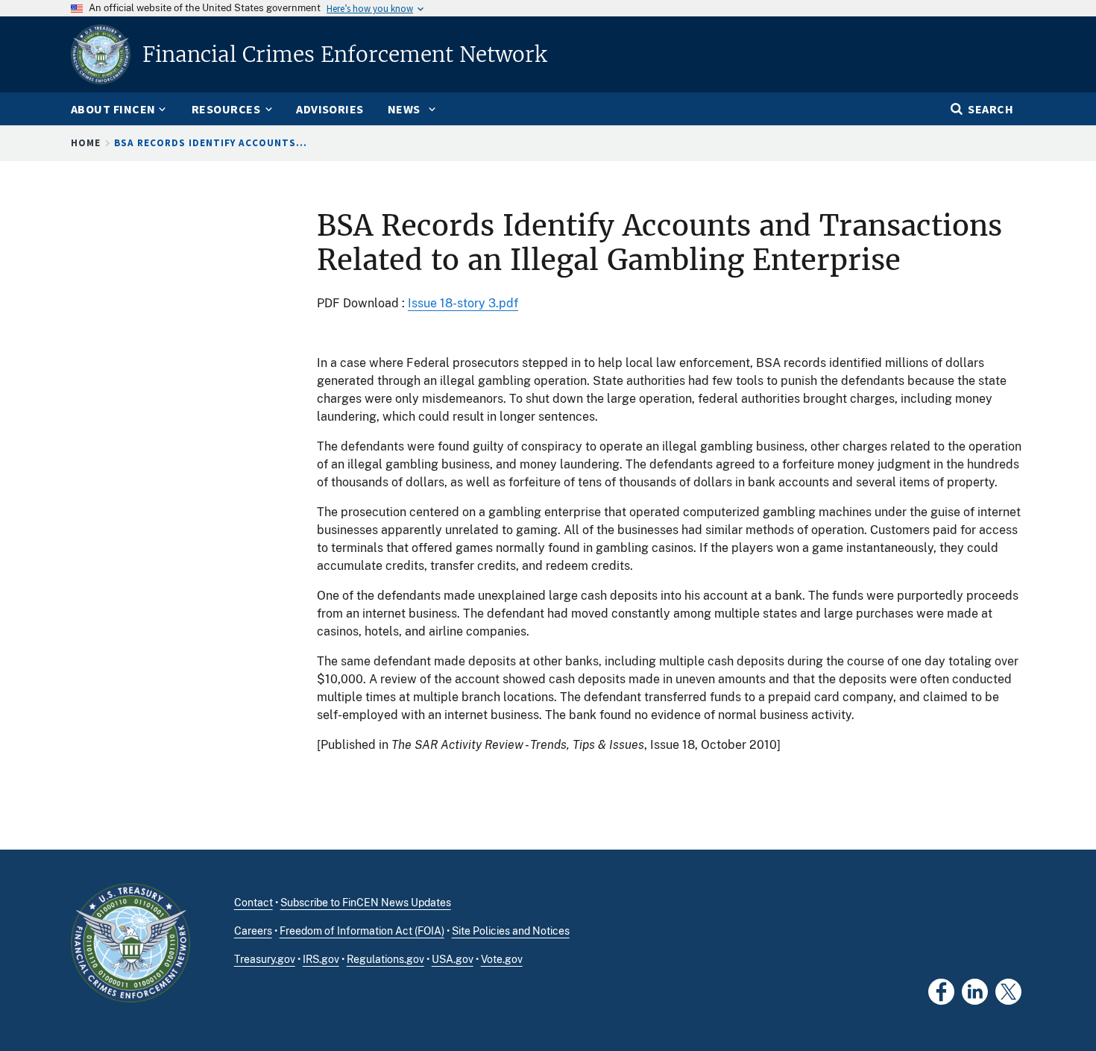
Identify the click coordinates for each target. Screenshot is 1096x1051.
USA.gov (452, 959)
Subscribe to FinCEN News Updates (365, 903)
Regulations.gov (385, 959)
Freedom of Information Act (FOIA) (362, 931)
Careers (253, 931)
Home (86, 143)
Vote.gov (502, 959)
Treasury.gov (264, 959)
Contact (253, 903)
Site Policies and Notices (511, 931)
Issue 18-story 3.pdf (463, 303)
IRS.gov (321, 959)
